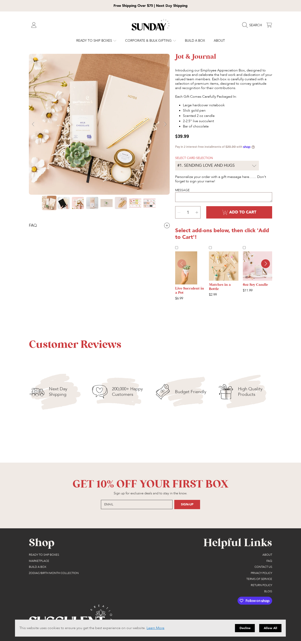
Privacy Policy (261, 573)
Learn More (155, 628)
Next (165, 124)
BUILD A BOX (37, 567)
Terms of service (259, 579)
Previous (33, 124)
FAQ (269, 561)
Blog (268, 591)
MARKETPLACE (39, 561)
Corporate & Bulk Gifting (149, 40)
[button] (253, 25)
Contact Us (263, 567)
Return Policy (261, 585)
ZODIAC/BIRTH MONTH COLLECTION (54, 573)
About (267, 555)
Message (182, 190)
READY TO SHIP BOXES (94, 40)
